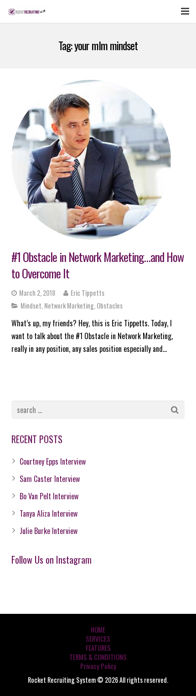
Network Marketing (69, 305)
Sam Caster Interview (50, 478)
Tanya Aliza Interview (48, 513)
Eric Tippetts (87, 293)
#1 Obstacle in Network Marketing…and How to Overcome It (97, 265)
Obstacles (110, 305)
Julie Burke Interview (48, 530)
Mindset (31, 305)
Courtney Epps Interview (53, 461)
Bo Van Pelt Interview (49, 496)
